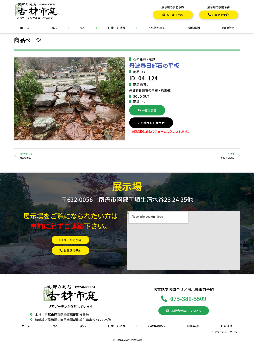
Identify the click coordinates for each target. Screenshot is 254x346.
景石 (54, 28)
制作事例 (194, 28)
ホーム (24, 28)
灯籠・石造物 (117, 28)
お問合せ (228, 28)
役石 (82, 28)
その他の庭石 (157, 28)
